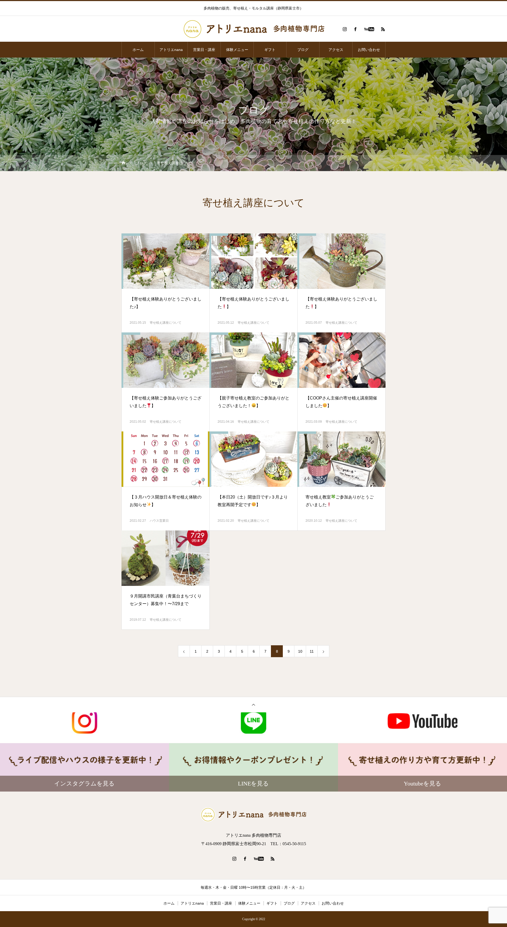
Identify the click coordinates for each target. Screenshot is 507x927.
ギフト (269, 50)
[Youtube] (369, 29)
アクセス (335, 50)
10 (300, 651)
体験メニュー (237, 50)
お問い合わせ (369, 50)
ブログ (302, 50)
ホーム (138, 50)
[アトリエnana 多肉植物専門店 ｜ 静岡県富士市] (253, 29)
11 (312, 651)
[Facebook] (355, 29)
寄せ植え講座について (165, 322)
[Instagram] (344, 29)
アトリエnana (171, 50)
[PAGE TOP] (253, 704)
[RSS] (383, 29)
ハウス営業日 (159, 521)
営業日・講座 (204, 50)
